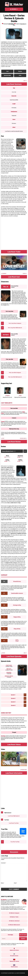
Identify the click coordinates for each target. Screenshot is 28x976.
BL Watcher (11, 24)
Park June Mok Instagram (15, 372)
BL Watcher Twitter (14, 916)
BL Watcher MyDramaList (14, 924)
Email (15, 883)
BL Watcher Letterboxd (14, 920)
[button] (14, 9)
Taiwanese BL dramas (14, 961)
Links (20, 75)
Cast (7, 71)
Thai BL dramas (14, 966)
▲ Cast (2, 438)
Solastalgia (10, 934)
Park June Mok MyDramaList (15, 377)
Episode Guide (7, 75)
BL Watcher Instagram (14, 913)
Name (2, 883)
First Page (3, 735)
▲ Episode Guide (23, 769)
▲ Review (3, 653)
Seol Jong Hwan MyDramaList (15, 327)
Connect (3, 421)
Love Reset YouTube (14, 823)
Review (20, 71)
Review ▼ (25, 273)
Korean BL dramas (14, 955)
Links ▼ (25, 653)
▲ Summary (3, 273)
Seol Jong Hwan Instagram (15, 323)
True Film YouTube (14, 841)
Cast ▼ (25, 80)
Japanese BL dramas (14, 950)
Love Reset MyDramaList (14, 816)
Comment (3, 863)
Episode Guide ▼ (23, 438)
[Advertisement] (14, 233)
